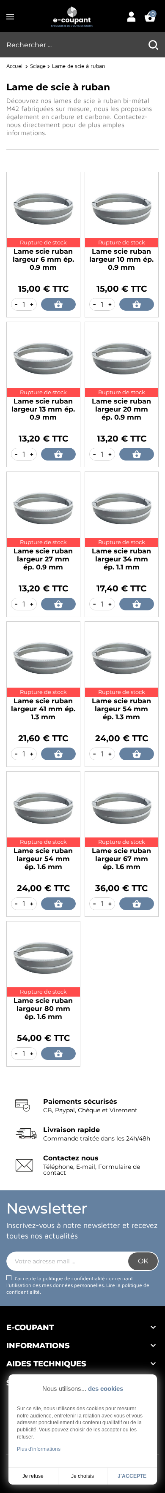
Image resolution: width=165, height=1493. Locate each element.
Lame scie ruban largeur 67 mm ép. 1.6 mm (121, 859)
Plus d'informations (38, 1449)
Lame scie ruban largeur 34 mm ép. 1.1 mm (121, 559)
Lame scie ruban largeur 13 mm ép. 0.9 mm (43, 409)
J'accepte (132, 1476)
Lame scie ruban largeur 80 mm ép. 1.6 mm (43, 1009)
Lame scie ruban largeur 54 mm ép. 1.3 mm (121, 709)
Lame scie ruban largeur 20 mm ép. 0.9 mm (121, 409)
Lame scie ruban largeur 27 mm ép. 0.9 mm (43, 559)
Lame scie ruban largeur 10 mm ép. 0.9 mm (121, 259)
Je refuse (33, 1476)
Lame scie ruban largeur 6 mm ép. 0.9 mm (43, 259)
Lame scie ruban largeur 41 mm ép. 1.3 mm (43, 709)
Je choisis (82, 1476)
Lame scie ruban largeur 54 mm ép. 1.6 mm (43, 859)
